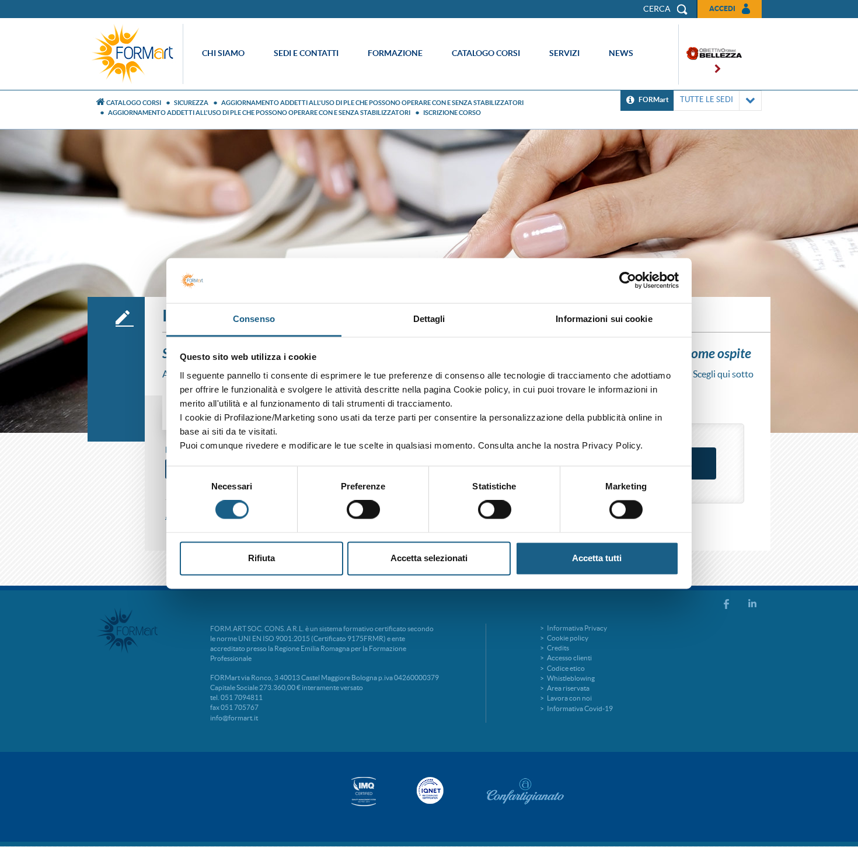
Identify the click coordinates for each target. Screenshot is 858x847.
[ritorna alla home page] (135, 54)
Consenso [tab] (254, 319)
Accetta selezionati (429, 558)
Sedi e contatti (306, 53)
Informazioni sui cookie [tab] (604, 319)
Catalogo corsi (486, 53)
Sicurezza (191, 102)
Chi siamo (223, 53)
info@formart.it (234, 718)
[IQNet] (429, 790)
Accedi (722, 8)
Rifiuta (261, 558)
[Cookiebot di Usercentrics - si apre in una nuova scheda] (628, 280)
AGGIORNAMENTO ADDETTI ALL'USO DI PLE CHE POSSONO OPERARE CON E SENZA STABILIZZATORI (372, 102)
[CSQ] (363, 791)
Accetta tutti (597, 558)
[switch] (363, 510)
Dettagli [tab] (429, 319)
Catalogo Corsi (133, 102)
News (621, 53)
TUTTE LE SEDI (706, 99)
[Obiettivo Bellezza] (710, 54)
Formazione (395, 53)
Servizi (564, 53)
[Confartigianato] (525, 791)
